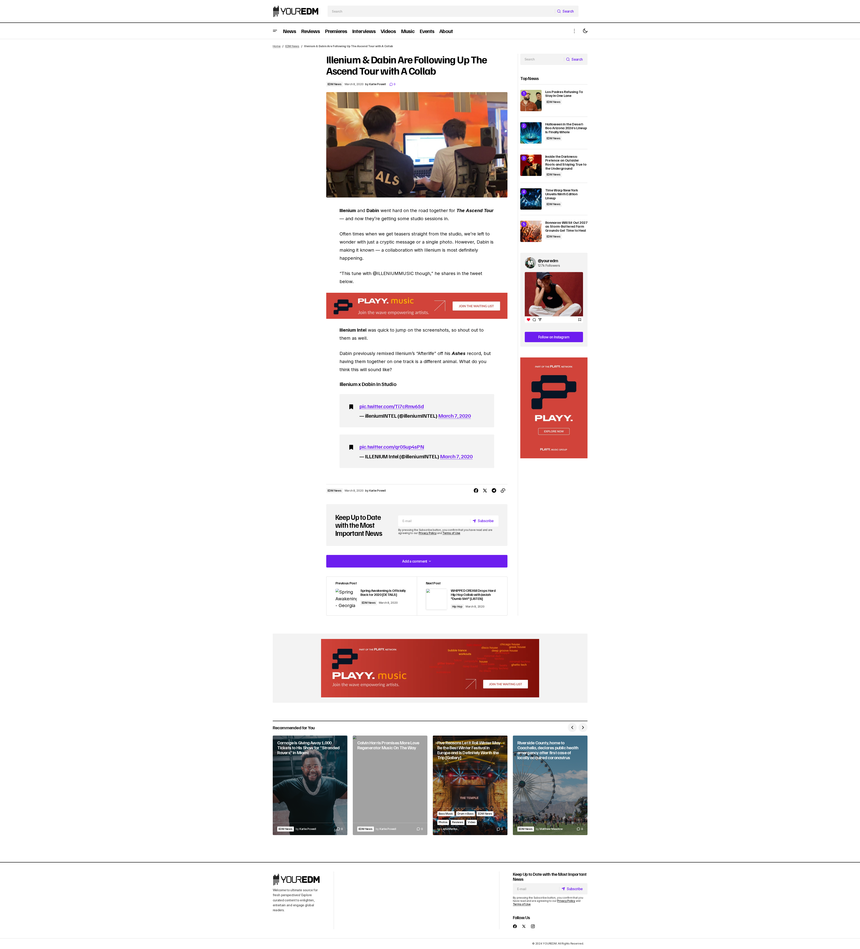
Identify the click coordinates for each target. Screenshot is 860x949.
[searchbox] (441, 11)
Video (472, 822)
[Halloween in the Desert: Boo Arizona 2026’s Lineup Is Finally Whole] (531, 133)
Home (277, 46)
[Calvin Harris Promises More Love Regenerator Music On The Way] (390, 785)
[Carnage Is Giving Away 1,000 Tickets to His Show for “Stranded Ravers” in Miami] (310, 785)
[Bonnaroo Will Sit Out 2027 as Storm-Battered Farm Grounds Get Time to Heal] (531, 231)
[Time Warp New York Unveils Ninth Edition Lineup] (531, 199)
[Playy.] (430, 668)
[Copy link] (502, 490)
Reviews (457, 822)
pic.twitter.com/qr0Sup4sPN (391, 446)
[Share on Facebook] (475, 490)
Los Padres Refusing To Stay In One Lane (564, 94)
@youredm (548, 260)
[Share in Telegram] (493, 490)
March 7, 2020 (454, 415)
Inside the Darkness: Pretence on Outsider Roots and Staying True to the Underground (566, 162)
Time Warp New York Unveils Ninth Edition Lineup (561, 194)
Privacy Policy (428, 533)
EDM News (292, 46)
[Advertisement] (553, 407)
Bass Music (446, 813)
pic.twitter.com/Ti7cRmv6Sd (391, 406)
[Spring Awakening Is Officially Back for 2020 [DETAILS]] (371, 596)
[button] (275, 31)
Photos (443, 822)
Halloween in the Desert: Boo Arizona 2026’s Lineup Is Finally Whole (566, 128)
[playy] (416, 306)
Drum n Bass (466, 813)
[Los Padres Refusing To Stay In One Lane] (531, 100)
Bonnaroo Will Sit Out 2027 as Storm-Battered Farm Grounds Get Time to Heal (566, 227)
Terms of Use (451, 533)
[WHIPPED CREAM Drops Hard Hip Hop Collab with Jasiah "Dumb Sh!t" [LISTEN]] (462, 596)
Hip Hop (457, 606)
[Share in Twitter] (484, 490)
